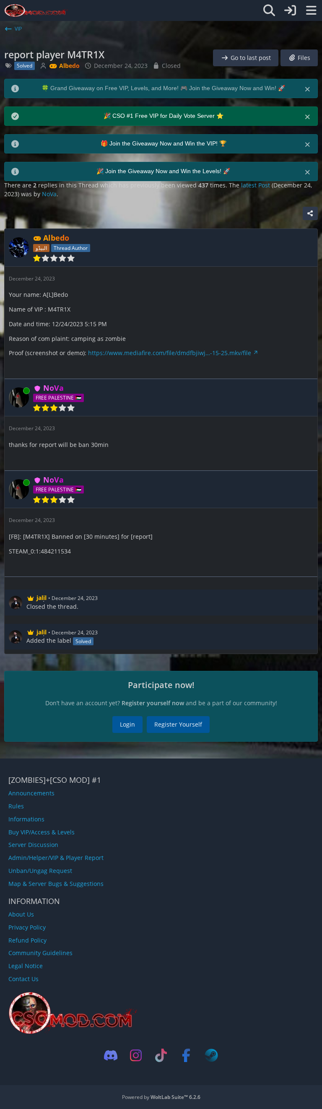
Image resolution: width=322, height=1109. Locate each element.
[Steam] (211, 1055)
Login (127, 724)
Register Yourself (178, 724)
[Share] (310, 213)
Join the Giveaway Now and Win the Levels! (164, 171)
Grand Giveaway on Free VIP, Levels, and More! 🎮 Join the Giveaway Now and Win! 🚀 (167, 88)
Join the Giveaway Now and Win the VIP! (164, 143)
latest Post (255, 185)
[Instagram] (136, 1055)
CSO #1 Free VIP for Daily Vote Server (164, 115)
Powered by (161, 1097)
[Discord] (110, 1055)
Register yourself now (153, 703)
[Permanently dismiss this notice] (308, 88)
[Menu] (311, 10)
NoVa (49, 194)
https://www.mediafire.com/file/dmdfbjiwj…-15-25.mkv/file (169, 353)
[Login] (290, 10)
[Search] (269, 10)
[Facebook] (186, 1055)
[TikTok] (161, 1055)
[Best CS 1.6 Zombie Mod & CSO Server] (36, 10)
